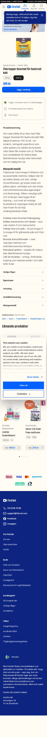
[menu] (3, 6)
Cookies (6, 636)
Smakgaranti (8, 580)
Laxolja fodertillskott (8, 433)
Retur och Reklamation (13, 570)
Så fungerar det (10, 600)
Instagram (11, 523)
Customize (22, 394)
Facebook (11, 518)
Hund (11, 319)
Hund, (21, 65)
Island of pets (9, 65)
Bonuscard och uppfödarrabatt (17, 585)
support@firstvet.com (17, 513)
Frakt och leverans (11, 565)
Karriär (6, 549)
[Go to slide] (19, 457)
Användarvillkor (10, 631)
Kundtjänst (8, 610)
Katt (26, 65)
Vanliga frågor (9, 605)
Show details (33, 377)
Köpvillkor (7, 575)
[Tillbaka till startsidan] (13, 7)
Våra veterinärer (10, 544)
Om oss (6, 539)
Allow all (24, 385)
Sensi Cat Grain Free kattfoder (33, 430)
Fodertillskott (21, 319)
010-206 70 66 (14, 508)
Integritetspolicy (10, 626)
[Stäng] (42, 15)
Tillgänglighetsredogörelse (15, 641)
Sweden (15, 657)
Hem (4, 319)
